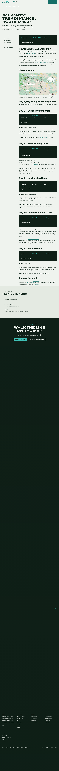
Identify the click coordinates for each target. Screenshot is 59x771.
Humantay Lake (34, 716)
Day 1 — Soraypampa (8, 40)
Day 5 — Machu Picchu (8, 47)
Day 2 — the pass (7, 42)
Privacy (46, 747)
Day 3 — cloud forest (8, 44)
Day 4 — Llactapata (7, 45)
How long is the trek (7, 36)
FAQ (3, 739)
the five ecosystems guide (34, 106)
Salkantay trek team (10, 29)
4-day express (36, 281)
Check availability (20, 339)
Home (3, 6)
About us (4, 733)
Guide (29, 1)
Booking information (6, 735)
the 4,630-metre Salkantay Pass (41, 62)
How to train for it (48, 716)
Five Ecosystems (34, 722)
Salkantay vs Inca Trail (6, 737)
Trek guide (8, 6)
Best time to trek (20, 718)
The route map (7, 38)
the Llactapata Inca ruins (33, 239)
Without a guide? (48, 718)
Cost (18, 725)
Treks (25, 1)
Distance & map (20, 722)
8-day (32, 282)
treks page (37, 284)
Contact (52, 1)
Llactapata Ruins (34, 720)
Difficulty (18, 720)
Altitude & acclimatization (21, 716)
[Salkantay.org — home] (5, 2)
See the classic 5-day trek (37, 339)
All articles (47, 722)
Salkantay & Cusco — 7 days (7, 720)
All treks (3, 727)
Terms (42, 747)
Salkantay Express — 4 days (7, 716)
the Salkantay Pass (33, 164)
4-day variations (31, 53)
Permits (18, 727)
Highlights (34, 1)
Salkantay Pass (34, 718)
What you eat (47, 720)
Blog (46, 1)
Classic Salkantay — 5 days (7, 718)
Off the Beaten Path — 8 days (8, 722)
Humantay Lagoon (43, 137)
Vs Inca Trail (40, 1)
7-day (28, 282)
